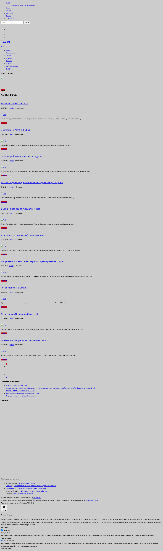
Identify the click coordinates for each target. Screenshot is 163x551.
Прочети (4, 123)
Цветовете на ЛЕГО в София (15, 130)
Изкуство (9, 58)
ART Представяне (12, 66)
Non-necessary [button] (6, 538)
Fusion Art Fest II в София (13, 288)
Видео (8, 69)
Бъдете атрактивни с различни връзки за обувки (22, 393)
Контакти (9, 8)
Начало (8, 50)
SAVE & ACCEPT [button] (6, 549)
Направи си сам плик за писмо (22, 494)
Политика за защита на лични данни (23, 5)
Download (9, 61)
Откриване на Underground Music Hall (19, 314)
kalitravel (9, 486)
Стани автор (10, 18)
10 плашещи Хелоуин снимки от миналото (31, 488)
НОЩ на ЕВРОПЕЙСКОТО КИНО (17, 385)
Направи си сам (11, 53)
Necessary (7, 530)
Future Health (10, 488)
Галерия (8, 10)
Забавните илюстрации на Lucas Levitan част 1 (24, 340)
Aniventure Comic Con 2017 (14, 103)
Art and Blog (37, 498)
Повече (95, 500)
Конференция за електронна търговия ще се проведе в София (32, 261)
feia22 (12, 108)
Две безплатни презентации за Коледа (34, 491)
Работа (8, 16)
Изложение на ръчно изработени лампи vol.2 (23, 235)
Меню (3, 46)
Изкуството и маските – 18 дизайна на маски (21, 396)
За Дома (8, 63)
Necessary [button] (4, 527)
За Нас (8, 3)
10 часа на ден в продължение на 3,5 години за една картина (32, 182)
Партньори (9, 13)
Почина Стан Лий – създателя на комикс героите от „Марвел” (35, 486)
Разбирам (89, 500)
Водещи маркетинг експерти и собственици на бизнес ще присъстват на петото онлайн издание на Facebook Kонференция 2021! (50, 388)
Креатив (8, 55)
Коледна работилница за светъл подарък (21, 156)
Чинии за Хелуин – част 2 (26, 483)
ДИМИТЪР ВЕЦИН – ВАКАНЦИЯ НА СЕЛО (20, 391)
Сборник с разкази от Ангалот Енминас (20, 209)
